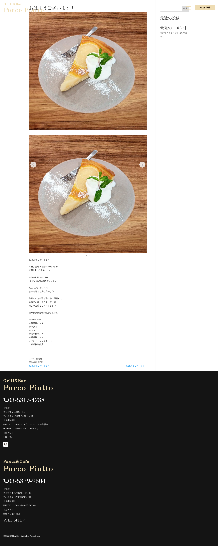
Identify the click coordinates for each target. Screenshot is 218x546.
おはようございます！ (39, 365)
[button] (86, 255)
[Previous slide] (33, 165)
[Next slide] (142, 165)
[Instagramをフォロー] (5, 444)
